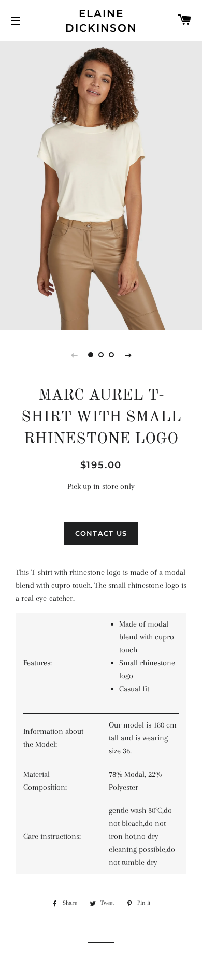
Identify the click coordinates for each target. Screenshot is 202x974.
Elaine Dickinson (101, 20)
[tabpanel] (101, 184)
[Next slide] (128, 354)
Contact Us (101, 533)
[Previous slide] (74, 354)
